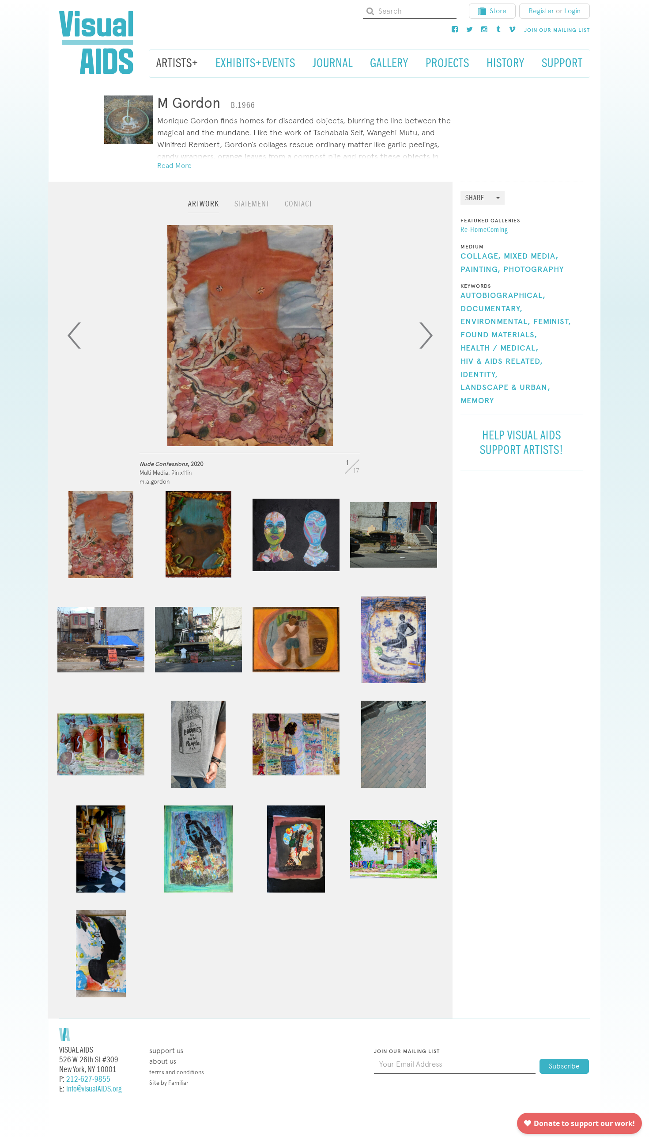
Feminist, (552, 321)
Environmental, (495, 321)
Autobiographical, (503, 295)
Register (541, 11)
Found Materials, (498, 335)
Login (572, 11)
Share (474, 198)
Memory (477, 401)
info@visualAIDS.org (93, 1089)
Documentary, (491, 309)
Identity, (479, 374)
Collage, (480, 256)
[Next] (426, 335)
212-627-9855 (88, 1079)
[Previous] (74, 335)
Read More (174, 165)
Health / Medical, (499, 348)
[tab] (203, 208)
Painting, (480, 269)
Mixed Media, (531, 256)
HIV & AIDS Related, (501, 361)
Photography (533, 269)
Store (498, 11)
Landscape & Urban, (505, 387)
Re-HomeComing (484, 230)
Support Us (166, 1050)
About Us (162, 1061)
